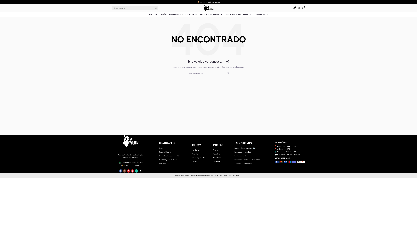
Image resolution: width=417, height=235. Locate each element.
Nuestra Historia (165, 152)
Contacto (162, 164)
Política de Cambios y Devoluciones (247, 160)
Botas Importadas (198, 158)
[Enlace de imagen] (130, 141)
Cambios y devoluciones (168, 160)
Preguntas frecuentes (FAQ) (169, 156)
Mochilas (195, 154)
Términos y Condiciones (243, 164)
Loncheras (195, 150)
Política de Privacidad (243, 152)
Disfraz (194, 162)
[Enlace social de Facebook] (120, 171)
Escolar (215, 150)
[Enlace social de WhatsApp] (136, 171)
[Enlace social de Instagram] (124, 171)
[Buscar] (156, 8)
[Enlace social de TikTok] (140, 171)
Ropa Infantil (217, 154)
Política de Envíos (241, 156)
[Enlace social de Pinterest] (132, 171)
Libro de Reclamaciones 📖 (245, 148)
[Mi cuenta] (299, 8)
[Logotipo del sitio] (208, 8)
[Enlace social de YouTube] (128, 171)
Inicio (161, 148)
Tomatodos (217, 158)
